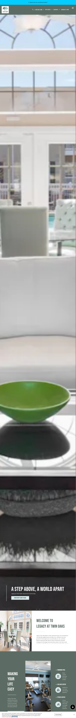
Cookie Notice (14, 716)
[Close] (74, 714)
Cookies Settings (58, 714)
